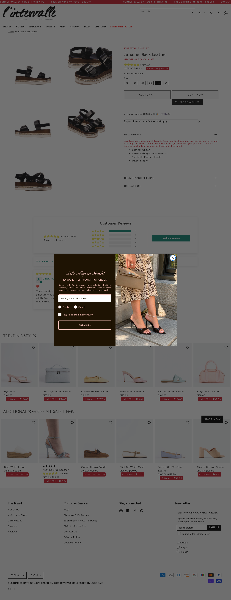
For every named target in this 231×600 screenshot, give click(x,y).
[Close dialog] (173, 257)
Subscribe (85, 324)
